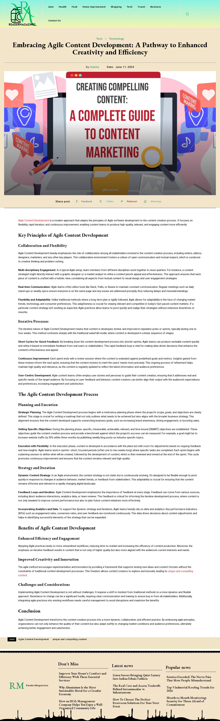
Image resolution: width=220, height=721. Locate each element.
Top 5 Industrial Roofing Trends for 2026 (190, 689)
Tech (99, 38)
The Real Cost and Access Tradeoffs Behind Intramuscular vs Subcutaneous (136, 689)
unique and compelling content (70, 639)
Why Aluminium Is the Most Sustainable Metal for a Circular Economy (80, 690)
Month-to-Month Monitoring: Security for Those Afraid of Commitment (187, 701)
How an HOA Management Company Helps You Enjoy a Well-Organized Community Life (81, 704)
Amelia (94, 67)
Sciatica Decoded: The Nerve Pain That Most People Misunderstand (189, 678)
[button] (187, 14)
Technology (116, 38)
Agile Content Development (33, 639)
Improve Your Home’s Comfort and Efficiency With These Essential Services (82, 676)
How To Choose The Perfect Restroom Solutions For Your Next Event (136, 702)
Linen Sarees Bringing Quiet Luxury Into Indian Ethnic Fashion (136, 677)
